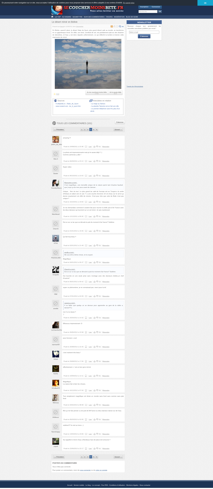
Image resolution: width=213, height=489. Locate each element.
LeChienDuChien (57, 330)
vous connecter (85, 470)
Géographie (79, 26)
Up (94, 146)
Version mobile (79, 485)
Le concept (96, 485)
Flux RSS (104, 485)
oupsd (56, 446)
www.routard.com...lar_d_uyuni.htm (68, 106)
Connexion (156, 7)
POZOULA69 (55, 258)
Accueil (69, 485)
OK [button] (205, 3)
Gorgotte (56, 275)
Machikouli (55, 214)
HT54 (56, 243)
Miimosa (56, 403)
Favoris (109, 17)
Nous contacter (145, 485)
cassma (67, 303)
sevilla (66, 252)
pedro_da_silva (56, 144)
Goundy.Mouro (56, 188)
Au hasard (66, 17)
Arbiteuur (55, 417)
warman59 (55, 344)
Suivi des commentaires (94, 17)
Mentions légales (132, 485)
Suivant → (118, 129)
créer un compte (101, 470)
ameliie (55, 308)
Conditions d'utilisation (117, 485)
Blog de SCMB (132, 17)
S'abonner (119, 122)
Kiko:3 (56, 159)
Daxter (55, 173)
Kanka (55, 373)
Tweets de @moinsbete (135, 86)
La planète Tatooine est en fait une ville (105, 106)
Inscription (144, 7)
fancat (62, 26)
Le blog (88, 485)
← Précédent (59, 129)
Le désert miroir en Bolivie (64, 22)
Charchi (55, 229)
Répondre (105, 146)
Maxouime (68, 183)
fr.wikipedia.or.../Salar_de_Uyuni (67, 104)
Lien (90, 146)
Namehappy (55, 432)
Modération (119, 17)
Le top (58, 17)
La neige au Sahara (98, 104)
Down (97, 146)
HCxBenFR (56, 388)
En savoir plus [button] (128, 3)
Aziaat (56, 359)
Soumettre (77, 17)
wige (55, 294)
